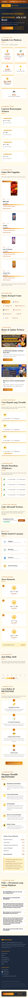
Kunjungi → (21, 520)
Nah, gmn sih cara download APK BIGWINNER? (11, 898)
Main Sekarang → (7, 208)
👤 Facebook (5, 974)
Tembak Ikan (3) (20, 306)
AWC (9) (16, 302)
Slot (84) (6, 302)
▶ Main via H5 (18, 28)
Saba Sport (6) (7, 314)
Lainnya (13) (17, 310)
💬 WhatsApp (5, 972)
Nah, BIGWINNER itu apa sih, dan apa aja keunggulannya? (12, 892)
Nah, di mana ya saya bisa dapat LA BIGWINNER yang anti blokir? (12, 912)
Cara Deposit (5, 957)
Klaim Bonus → (7, 359)
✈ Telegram (4, 970)
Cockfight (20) (7, 306)
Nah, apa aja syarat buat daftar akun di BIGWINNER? (13, 929)
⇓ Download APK (7, 28)
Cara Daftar (4, 962)
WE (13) (15, 318)
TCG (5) (5, 318)
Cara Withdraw (5, 960)
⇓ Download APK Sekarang (14, 763)
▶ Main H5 (20, 993)
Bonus (3, 955)
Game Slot (4, 953)
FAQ (2, 964)
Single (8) (18, 314)
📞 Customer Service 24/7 (8, 976)
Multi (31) (6, 310)
